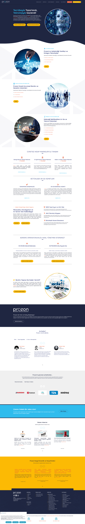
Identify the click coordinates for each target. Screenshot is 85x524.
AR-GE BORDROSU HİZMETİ (58, 186)
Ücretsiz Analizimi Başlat (20, 291)
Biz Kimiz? (17, 223)
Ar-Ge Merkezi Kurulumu (49, 127)
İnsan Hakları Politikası (66, 500)
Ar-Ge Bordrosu (17, 94)
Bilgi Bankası (29, 503)
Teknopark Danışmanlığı (49, 130)
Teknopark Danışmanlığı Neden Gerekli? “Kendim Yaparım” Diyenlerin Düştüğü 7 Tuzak (42, 439)
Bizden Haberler (25, 223)
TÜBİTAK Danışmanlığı (49, 132)
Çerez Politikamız (65, 505)
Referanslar (29, 497)
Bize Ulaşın (63, 411)
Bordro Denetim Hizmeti (18, 96)
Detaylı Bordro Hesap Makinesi (22, 159)
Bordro (29, 16)
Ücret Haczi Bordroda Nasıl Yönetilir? (61, 438)
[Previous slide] (41, 343)
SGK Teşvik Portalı (48, 61)
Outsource (15, 17)
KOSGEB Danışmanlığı (51, 507)
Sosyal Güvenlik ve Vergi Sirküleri (44, 461)
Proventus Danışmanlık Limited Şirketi (52, 515)
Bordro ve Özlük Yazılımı (19, 24)
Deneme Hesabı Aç (18, 321)
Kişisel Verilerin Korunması (66, 495)
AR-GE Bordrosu (51, 496)
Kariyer (28, 499)
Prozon (14, 165)
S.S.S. (28, 496)
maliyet (14, 285)
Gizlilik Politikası (65, 497)
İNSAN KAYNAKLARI (50, 494)
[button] (81, 2)
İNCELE (46, 66)
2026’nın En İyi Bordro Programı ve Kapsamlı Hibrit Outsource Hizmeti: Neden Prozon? (22, 439)
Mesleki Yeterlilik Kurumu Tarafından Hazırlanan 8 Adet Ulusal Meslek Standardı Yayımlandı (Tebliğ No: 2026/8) (22, 471)
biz (44, 255)
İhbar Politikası (64, 501)
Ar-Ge (45, 188)
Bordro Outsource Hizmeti (33, 24)
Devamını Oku (20, 445)
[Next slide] (44, 343)
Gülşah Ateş (41, 346)
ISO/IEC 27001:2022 (42, 520)
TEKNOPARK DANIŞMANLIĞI (27, 186)
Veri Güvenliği (64, 494)
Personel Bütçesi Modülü (49, 59)
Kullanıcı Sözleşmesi (65, 496)
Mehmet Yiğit (22, 346)
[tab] (15, 340)
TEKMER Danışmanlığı (51, 505)
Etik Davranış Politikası (65, 504)
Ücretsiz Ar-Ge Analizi (48, 134)
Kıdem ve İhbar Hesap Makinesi (63, 159)
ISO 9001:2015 (28, 520)
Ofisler (28, 495)
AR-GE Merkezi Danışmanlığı (52, 504)
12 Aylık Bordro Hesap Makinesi (42, 159)
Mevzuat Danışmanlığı (52, 499)
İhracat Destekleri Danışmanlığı (53, 508)
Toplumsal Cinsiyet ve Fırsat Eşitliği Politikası (66, 499)
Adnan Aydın (62, 346)
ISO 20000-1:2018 (56, 520)
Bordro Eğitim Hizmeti (51, 497)
